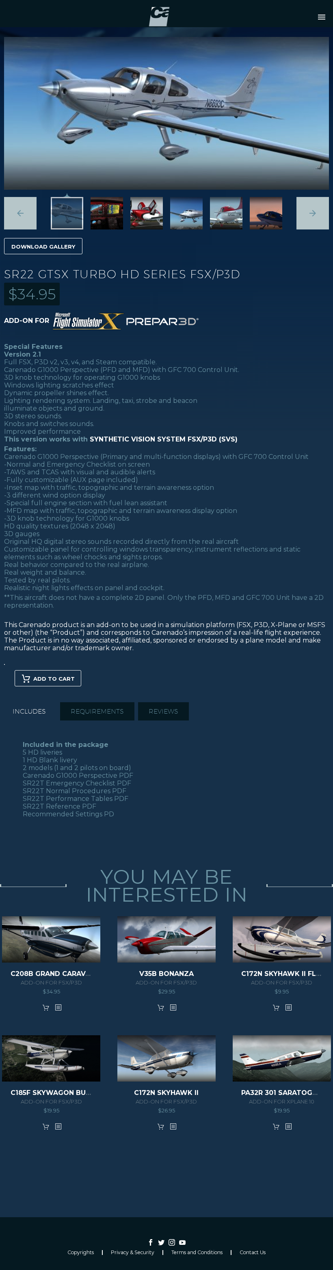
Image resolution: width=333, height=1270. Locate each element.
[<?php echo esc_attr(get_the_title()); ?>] (58, 1007)
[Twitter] (161, 1242)
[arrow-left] (20, 213)
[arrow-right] (312, 213)
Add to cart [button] (46, 1007)
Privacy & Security (132, 1252)
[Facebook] (150, 1242)
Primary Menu (321, 17)
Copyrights (80, 1252)
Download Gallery (43, 246)
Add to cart (54, 678)
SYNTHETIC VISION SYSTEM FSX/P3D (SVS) (164, 439)
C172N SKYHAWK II (166, 1093)
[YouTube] (182, 1242)
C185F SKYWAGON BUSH (53, 1093)
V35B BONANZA (166, 974)
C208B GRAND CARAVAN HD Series (72, 974)
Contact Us (253, 1252)
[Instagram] (172, 1242)
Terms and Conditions (197, 1252)
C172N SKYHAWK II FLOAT (286, 974)
